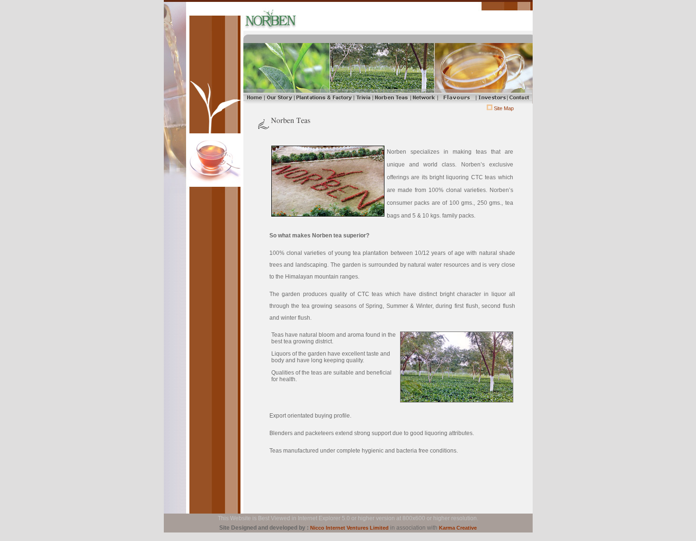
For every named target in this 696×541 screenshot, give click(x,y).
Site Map (504, 108)
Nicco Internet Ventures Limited (349, 528)
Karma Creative (458, 528)
